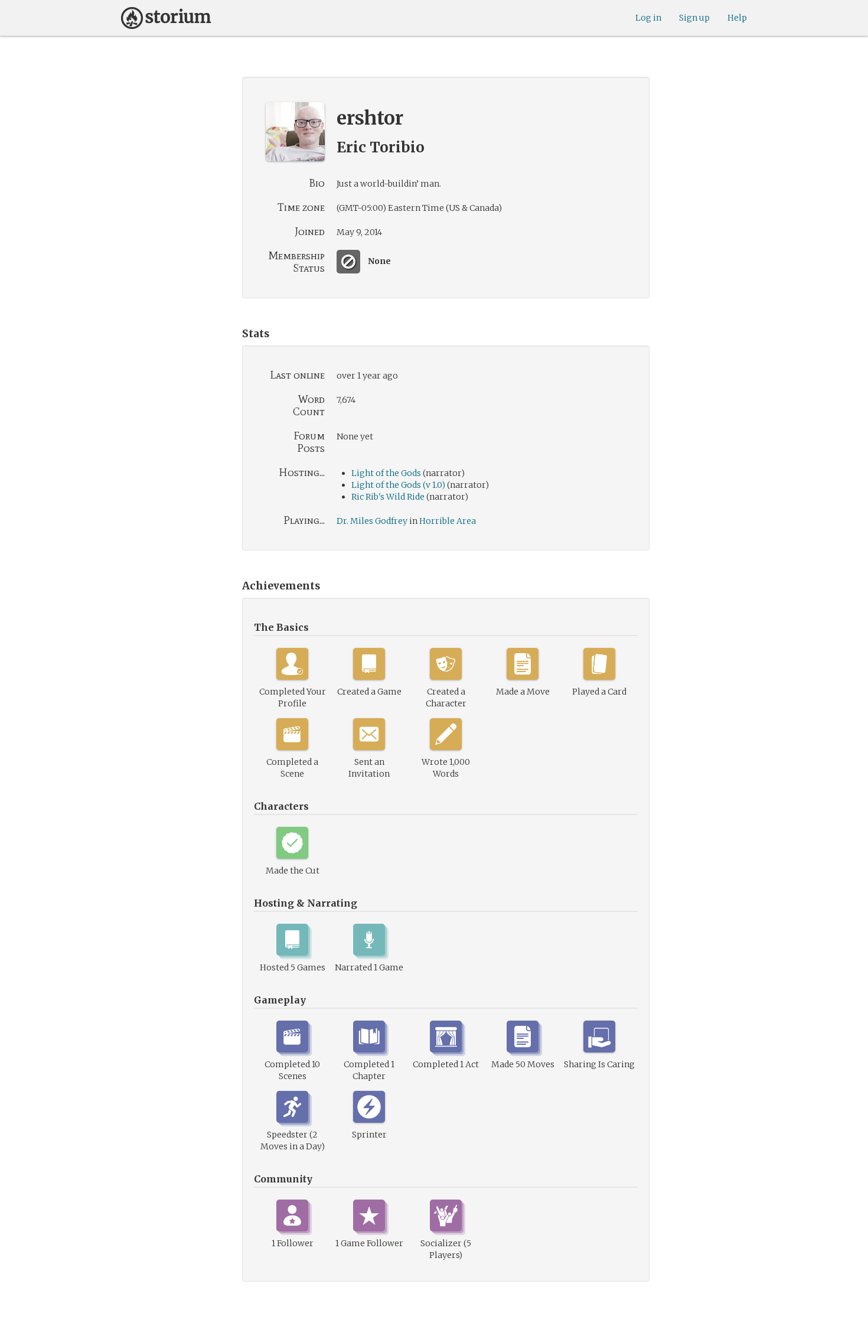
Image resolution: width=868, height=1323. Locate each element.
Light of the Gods (386, 473)
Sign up (694, 17)
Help (737, 17)
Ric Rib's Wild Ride (388, 496)
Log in (648, 17)
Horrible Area (447, 521)
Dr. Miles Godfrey (372, 521)
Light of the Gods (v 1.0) (398, 485)
